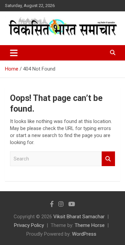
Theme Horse (90, 225)
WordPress (84, 234)
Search (108, 158)
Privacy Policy (29, 225)
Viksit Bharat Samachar (79, 217)
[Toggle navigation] (14, 52)
